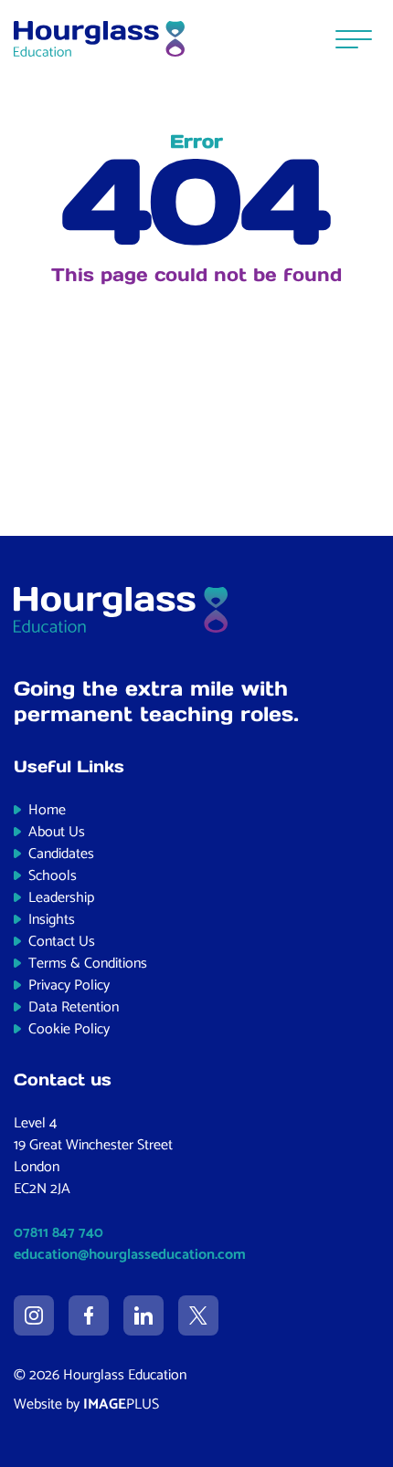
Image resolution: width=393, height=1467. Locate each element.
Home (47, 810)
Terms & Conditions (87, 963)
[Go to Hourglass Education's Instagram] (34, 1315)
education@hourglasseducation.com (130, 1254)
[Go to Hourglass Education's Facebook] (89, 1315)
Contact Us (61, 941)
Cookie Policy (69, 1029)
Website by (86, 1404)
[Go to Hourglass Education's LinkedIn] (143, 1315)
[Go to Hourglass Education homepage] (99, 39)
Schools (52, 876)
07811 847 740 (58, 1233)
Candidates (61, 854)
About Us (56, 832)
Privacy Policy (69, 985)
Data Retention (73, 1007)
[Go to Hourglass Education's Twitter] (198, 1315)
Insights (51, 919)
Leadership (61, 897)
